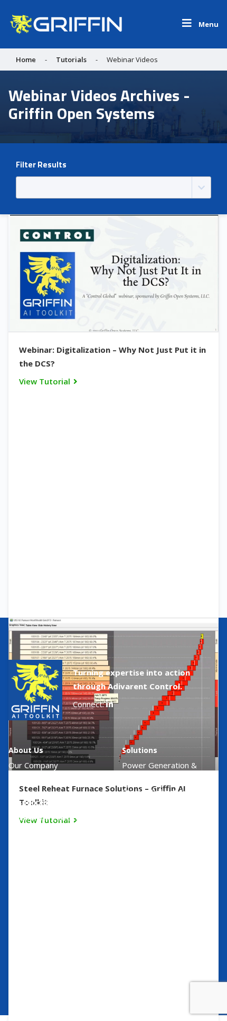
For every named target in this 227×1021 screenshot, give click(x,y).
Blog (16, 846)
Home (26, 59)
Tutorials (71, 59)
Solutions (139, 750)
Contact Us (142, 956)
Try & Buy (140, 897)
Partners (25, 884)
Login (19, 899)
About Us (25, 750)
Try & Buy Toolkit (153, 912)
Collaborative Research (50, 817)
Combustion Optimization (168, 806)
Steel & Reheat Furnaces (167, 792)
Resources (28, 802)
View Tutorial (44, 381)
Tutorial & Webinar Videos (55, 832)
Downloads (29, 869)
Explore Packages (154, 926)
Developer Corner (154, 941)
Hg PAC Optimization (160, 821)
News (19, 780)
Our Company (33, 765)
